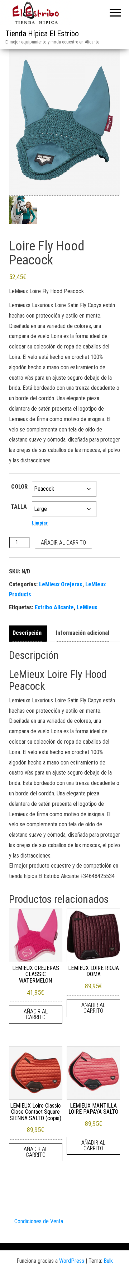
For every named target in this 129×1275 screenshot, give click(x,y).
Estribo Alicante (54, 607)
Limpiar (40, 523)
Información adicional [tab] (82, 632)
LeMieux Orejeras (60, 584)
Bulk (108, 1260)
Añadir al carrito (63, 542)
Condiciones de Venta (38, 1221)
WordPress (71, 1260)
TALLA (19, 506)
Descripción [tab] (27, 632)
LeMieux (87, 607)
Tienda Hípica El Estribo (42, 33)
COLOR (19, 486)
